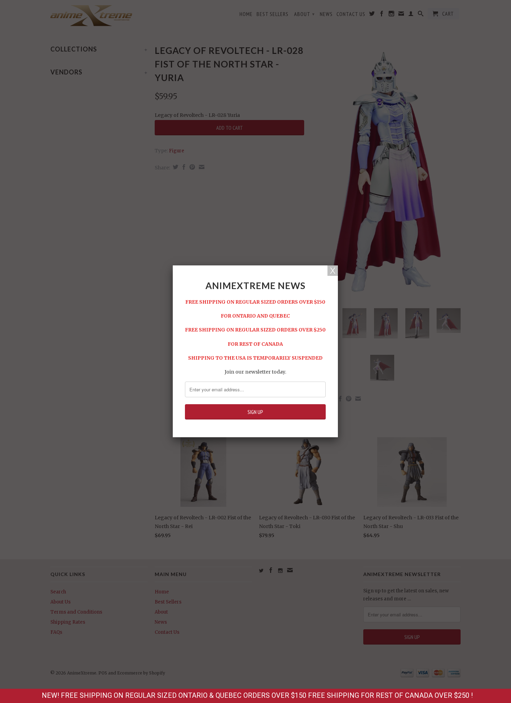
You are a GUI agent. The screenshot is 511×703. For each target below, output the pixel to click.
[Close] (332, 270)
